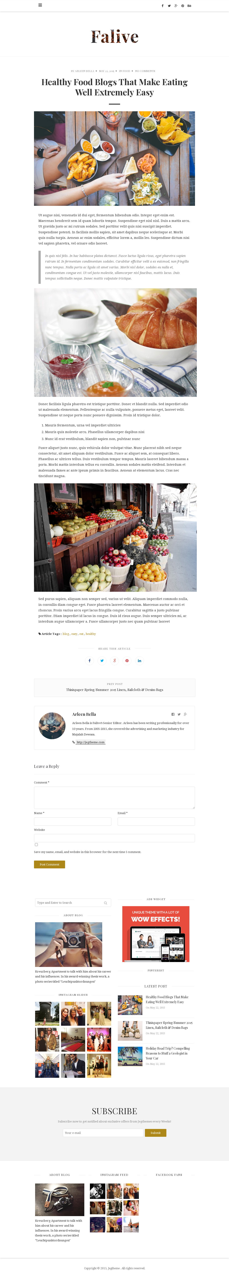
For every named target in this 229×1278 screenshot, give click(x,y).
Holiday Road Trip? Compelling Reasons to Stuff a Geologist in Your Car (168, 1053)
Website (39, 830)
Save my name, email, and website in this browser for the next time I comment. (87, 852)
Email (123, 813)
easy (74, 634)
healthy (91, 634)
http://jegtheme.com (90, 742)
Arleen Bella (84, 71)
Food (126, 71)
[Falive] (114, 34)
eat (81, 634)
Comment (41, 782)
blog (66, 634)
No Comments (145, 71)
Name (39, 813)
